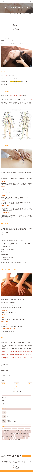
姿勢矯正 (27, 433)
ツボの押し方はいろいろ (15, 29)
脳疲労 (7, 436)
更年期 (2, 436)
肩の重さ (7, 428)
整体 (19, 433)
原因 (4, 428)
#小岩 (15, 391)
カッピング (3, 403)
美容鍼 (3, 404)
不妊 (18, 436)
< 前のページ (3, 383)
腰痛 (25, 430)
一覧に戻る (16, 383)
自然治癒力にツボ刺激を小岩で (5, 372)
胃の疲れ (17, 433)
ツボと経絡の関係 (14, 25)
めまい (2, 433)
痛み (28, 436)
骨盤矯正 (19, 439)
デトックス (16, 436)
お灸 (23, 428)
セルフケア (4, 430)
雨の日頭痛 (24, 433)
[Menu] (32, 1)
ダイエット (10, 428)
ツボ (3, 380)
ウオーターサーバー (27, 428)
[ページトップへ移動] (32, 456)
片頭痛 (21, 433)
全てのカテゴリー (4, 397)
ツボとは (13, 24)
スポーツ (21, 436)
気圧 (6, 433)
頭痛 (27, 436)
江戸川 (11, 436)
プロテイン (13, 428)
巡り (4, 433)
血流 (9, 436)
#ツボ (13, 391)
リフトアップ (3, 439)
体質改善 (29, 430)
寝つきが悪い (8, 430)
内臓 (14, 433)
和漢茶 (16, 428)
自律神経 (2, 380)
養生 (21, 430)
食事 (2, 428)
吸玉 (9, 439)
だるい (9, 433)
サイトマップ (25, 462)
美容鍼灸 (21, 428)
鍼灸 (13, 436)
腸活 (23, 430)
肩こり (5, 380)
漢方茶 (18, 428)
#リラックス (19, 391)
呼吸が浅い (12, 433)
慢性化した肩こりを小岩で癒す (5, 375)
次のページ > (30, 383)
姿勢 (13, 439)
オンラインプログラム (13, 430)
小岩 (4, 436)
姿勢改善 (16, 439)
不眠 (27, 430)
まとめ (13, 31)
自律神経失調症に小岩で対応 (5, 370)
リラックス (24, 436)
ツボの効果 (13, 26)
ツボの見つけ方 (14, 28)
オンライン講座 (18, 430)
